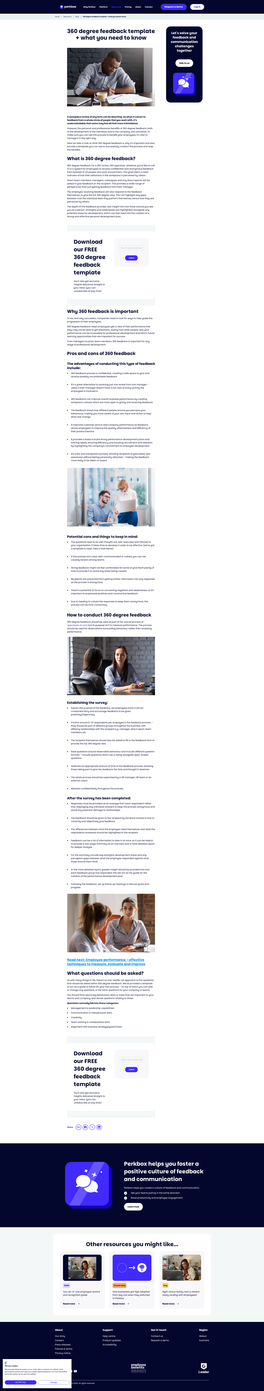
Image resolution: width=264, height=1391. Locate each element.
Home (57, 17)
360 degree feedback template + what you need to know (104, 17)
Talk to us (184, 63)
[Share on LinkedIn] (99, 1127)
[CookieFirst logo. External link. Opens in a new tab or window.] (6, 1363)
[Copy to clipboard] (78, 1127)
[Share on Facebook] (85, 1127)
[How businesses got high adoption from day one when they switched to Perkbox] (132, 1268)
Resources (68, 17)
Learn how (133, 1206)
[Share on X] (92, 1127)
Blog (77, 17)
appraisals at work (77, 625)
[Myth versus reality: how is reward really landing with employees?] (181, 1268)
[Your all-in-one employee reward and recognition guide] (82, 1268)
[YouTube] (75, 1371)
